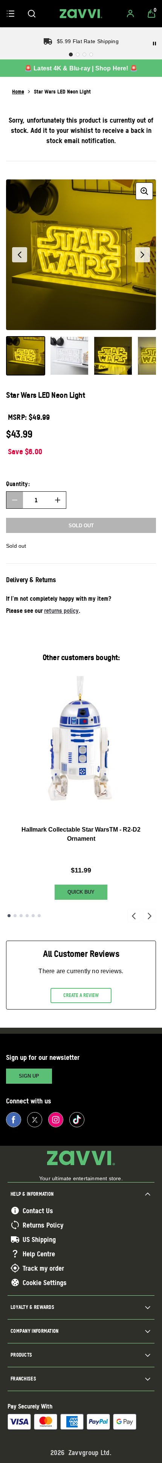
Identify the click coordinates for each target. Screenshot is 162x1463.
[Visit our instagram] (55, 1119)
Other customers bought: (81, 657)
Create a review (81, 995)
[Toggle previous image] (19, 254)
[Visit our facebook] (13, 1119)
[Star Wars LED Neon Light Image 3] (113, 355)
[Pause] (154, 43)
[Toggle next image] (142, 254)
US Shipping (39, 1239)
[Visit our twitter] (34, 1119)
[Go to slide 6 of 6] (39, 915)
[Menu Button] (10, 13)
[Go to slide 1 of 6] (9, 915)
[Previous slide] (133, 915)
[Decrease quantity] (14, 500)
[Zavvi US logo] (81, 13)
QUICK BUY (81, 892)
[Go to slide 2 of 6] (15, 915)
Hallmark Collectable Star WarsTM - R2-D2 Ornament (81, 834)
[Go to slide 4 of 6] (27, 915)
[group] (81, 254)
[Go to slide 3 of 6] (21, 915)
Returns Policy (43, 1225)
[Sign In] (130, 13)
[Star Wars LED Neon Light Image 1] (25, 355)
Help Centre (39, 1254)
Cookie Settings (45, 1282)
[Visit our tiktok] (76, 1119)
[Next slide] (149, 915)
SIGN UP (29, 1076)
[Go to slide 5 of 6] (33, 915)
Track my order (43, 1268)
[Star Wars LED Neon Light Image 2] (69, 355)
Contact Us (38, 1210)
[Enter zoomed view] (144, 191)
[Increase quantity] (57, 500)
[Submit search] (31, 13)
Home (18, 91)
